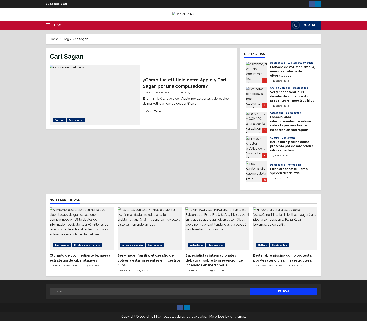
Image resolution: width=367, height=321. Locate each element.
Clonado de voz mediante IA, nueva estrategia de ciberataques (256, 72)
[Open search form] (287, 25)
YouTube (310, 25)
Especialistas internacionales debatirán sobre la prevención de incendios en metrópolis (256, 122)
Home (58, 25)
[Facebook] (312, 4)
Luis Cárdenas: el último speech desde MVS (256, 171)
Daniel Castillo (195, 270)
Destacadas (75, 120)
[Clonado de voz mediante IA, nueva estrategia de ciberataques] (82, 228)
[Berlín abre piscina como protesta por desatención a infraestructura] (285, 228)
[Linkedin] (318, 4)
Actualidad (277, 113)
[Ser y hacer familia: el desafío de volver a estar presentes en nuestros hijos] (150, 228)
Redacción (125, 270)
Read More (155, 110)
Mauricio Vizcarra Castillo (158, 92)
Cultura (59, 120)
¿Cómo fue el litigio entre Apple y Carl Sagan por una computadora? (95, 95)
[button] (48, 24)
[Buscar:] (150, 291)
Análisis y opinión (280, 88)
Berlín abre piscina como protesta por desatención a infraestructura (256, 147)
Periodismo (294, 165)
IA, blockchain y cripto (300, 63)
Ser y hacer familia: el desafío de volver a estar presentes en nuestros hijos (256, 97)
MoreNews (217, 316)
